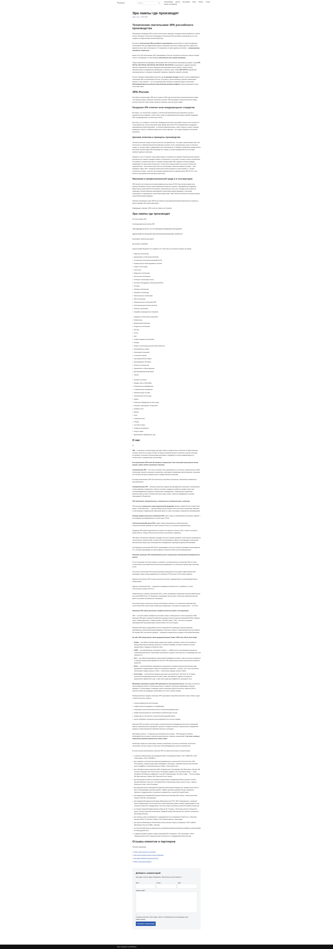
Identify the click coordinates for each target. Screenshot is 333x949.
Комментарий (140, 890)
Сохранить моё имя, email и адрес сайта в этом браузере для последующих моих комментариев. (162, 918)
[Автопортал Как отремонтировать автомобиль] (125, 3)
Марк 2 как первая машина (142, 861)
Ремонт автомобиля (170, 4)
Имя (137, 883)
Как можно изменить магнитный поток (146, 858)
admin (138, 17)
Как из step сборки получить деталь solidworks (148, 855)
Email (159, 883)
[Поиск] (159, 3)
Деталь (178, 2)
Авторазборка (168, 2)
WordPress (133, 947)
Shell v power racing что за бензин (145, 852)
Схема (208, 2)
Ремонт (200, 2)
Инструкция (186, 2)
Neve (118, 947)
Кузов (194, 2)
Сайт (179, 883)
